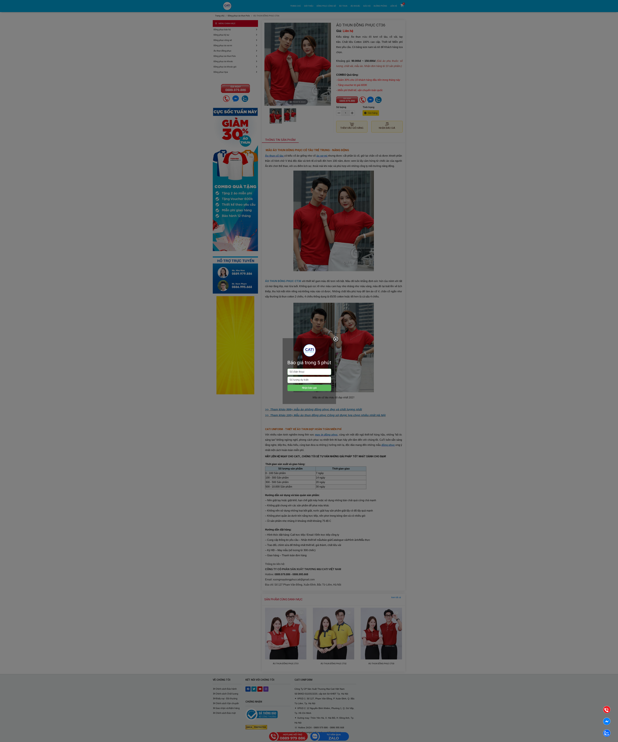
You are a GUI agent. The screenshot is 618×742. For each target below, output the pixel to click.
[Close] (336, 340)
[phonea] (607, 710)
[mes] (607, 722)
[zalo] (607, 734)
